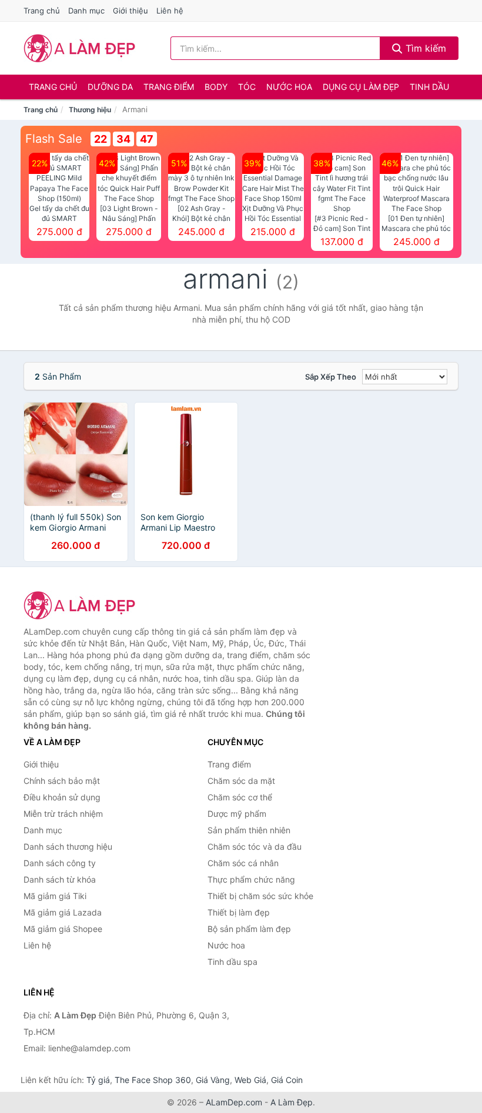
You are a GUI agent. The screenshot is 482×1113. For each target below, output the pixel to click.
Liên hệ (169, 10)
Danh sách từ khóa (60, 879)
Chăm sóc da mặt (241, 781)
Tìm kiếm (424, 48)
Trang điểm (168, 87)
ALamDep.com (234, 1102)
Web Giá (250, 1080)
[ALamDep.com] (80, 48)
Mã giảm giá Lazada (63, 912)
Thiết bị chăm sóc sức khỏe (260, 896)
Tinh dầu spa (232, 962)
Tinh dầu (429, 87)
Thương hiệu (90, 109)
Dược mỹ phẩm (236, 814)
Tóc (247, 87)
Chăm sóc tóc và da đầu (254, 846)
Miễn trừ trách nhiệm (63, 814)
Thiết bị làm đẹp (238, 912)
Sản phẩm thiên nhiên (248, 830)
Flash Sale (53, 139)
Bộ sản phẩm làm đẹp (249, 929)
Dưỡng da (110, 87)
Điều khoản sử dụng (62, 797)
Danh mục (86, 10)
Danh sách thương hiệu (68, 846)
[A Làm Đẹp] (82, 605)
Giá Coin (287, 1080)
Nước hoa (289, 87)
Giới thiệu (130, 10)
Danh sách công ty (60, 863)
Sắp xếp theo (330, 376)
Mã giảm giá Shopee (63, 929)
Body (216, 87)
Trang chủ (42, 10)
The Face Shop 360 (153, 1080)
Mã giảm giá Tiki (55, 896)
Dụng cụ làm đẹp (361, 87)
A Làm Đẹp (291, 1102)
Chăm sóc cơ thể (239, 797)
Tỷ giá (98, 1080)
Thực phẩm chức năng (251, 879)
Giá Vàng (213, 1080)
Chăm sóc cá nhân (243, 863)
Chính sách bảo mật (62, 781)
